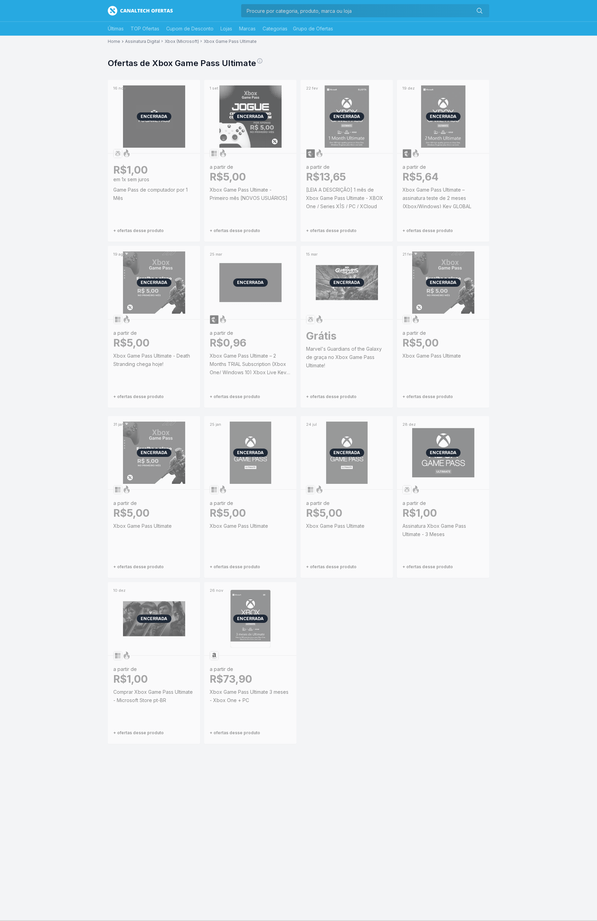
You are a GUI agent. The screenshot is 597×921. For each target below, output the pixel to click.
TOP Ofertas (145, 28)
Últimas (116, 28)
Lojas (226, 28)
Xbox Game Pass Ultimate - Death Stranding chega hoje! (151, 360)
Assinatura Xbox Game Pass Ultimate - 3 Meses (434, 530)
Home (114, 41)
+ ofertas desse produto (138, 230)
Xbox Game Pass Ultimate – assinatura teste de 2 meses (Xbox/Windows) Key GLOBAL (436, 198)
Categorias (275, 28)
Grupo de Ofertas (313, 28)
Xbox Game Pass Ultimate (230, 41)
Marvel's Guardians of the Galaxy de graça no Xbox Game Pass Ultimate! (344, 357)
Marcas (247, 28)
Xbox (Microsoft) (182, 41)
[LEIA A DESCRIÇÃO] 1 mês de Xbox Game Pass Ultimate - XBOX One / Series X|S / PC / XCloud (344, 198)
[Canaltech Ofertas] (140, 10)
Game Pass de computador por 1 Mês (150, 194)
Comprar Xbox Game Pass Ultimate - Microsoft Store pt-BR (153, 696)
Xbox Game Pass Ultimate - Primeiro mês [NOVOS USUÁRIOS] (248, 194)
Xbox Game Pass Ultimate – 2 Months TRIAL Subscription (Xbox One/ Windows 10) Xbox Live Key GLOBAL (248, 365)
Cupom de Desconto (190, 28)
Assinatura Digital (142, 41)
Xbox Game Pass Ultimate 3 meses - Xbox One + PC (249, 696)
